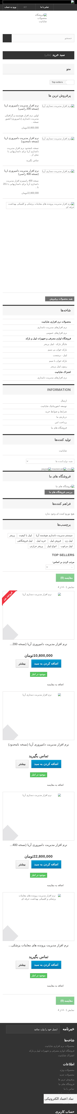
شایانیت (63, 450)
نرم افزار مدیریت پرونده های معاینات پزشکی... (39, 945)
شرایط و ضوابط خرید (56, 411)
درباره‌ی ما (62, 417)
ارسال (64, 400)
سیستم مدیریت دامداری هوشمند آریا (54, 535)
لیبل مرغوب (67, 546)
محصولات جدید (67, 1074)
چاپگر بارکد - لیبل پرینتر (56, 344)
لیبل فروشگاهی (24, 540)
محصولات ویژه (67, 1070)
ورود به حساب (10, 7)
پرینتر (12, 535)
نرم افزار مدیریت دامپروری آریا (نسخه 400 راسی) (21, 172)
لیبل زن (69, 540)
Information (59, 389)
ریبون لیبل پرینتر (59, 366)
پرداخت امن (61, 422)
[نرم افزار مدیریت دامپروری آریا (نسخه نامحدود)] (38, 715)
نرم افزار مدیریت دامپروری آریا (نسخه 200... (38, 644)
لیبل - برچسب (60, 355)
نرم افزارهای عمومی (57, 333)
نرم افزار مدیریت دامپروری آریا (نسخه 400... (38, 845)
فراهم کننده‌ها (61, 503)
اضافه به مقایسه (55, 684)
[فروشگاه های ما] (38, 486)
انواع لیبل (52, 546)
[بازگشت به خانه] (70, 82)
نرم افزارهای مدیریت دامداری (52, 327)
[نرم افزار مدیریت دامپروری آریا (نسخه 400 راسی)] (38, 816)
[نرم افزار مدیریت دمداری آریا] (58, 106)
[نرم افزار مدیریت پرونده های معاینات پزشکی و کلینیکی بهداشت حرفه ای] (40, 205)
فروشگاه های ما (59, 427)
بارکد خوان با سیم (58, 360)
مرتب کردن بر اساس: (63, 562)
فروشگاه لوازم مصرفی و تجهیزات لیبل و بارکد (48, 338)
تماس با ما (44, 7)
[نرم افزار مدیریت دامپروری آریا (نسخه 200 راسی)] (38, 615)
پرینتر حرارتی (36, 546)
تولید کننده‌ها (63, 439)
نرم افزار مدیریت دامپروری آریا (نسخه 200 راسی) (21, 107)
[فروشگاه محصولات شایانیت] (38, 19)
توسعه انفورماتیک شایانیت (54, 406)
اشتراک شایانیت (63, 372)
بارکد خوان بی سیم (58, 349)
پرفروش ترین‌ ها (60, 95)
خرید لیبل (41, 540)
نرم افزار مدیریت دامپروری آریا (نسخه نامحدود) (21, 139)
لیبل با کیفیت (25, 535)
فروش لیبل (55, 540)
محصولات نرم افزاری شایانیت (56, 321)
